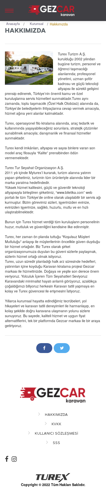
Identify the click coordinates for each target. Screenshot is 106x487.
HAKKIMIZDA (56, 414)
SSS (56, 442)
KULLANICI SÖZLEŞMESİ (56, 433)
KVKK (56, 423)
